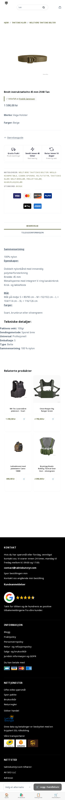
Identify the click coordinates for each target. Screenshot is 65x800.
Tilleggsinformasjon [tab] (32, 232)
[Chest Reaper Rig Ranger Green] (46, 389)
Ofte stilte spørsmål (15, 689)
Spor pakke (10, 694)
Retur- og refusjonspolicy (18, 646)
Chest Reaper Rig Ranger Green (47, 409)
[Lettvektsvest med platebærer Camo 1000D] (18, 446)
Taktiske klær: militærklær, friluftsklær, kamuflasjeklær (32, 179)
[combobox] (29, 7)
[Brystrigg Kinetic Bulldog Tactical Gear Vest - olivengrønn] (46, 446)
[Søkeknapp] (43, 7)
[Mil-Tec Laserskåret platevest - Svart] (18, 389)
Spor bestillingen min (16, 573)
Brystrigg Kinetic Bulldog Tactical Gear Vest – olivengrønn (47, 468)
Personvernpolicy (13, 641)
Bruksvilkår (10, 699)
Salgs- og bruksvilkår (15, 651)
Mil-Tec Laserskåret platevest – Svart (18, 409)
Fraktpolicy (10, 636)
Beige (19, 186)
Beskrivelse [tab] (32, 226)
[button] (14, 138)
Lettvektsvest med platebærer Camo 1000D (18, 468)
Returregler (10, 704)
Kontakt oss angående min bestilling (24, 578)
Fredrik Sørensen (27, 98)
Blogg (7, 631)
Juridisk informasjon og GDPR (20, 656)
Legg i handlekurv (49, 787)
